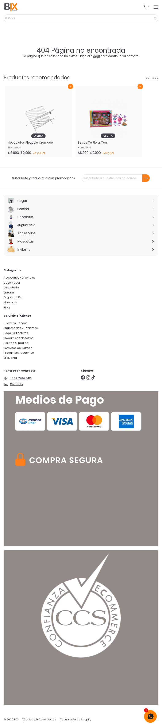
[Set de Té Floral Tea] (108, 121)
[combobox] (81, 18)
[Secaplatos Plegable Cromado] (38, 121)
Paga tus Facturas (16, 333)
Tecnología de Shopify (75, 719)
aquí (96, 56)
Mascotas (10, 302)
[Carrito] (146, 7)
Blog (7, 307)
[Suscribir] (146, 178)
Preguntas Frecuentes (19, 353)
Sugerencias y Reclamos (21, 328)
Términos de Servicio (18, 348)
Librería (9, 293)
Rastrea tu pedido (16, 343)
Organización (13, 297)
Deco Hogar (12, 283)
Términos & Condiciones (39, 719)
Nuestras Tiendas (15, 323)
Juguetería (11, 287)
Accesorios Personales (19, 278)
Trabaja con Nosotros (18, 338)
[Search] (155, 18)
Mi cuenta (10, 358)
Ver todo (152, 78)
